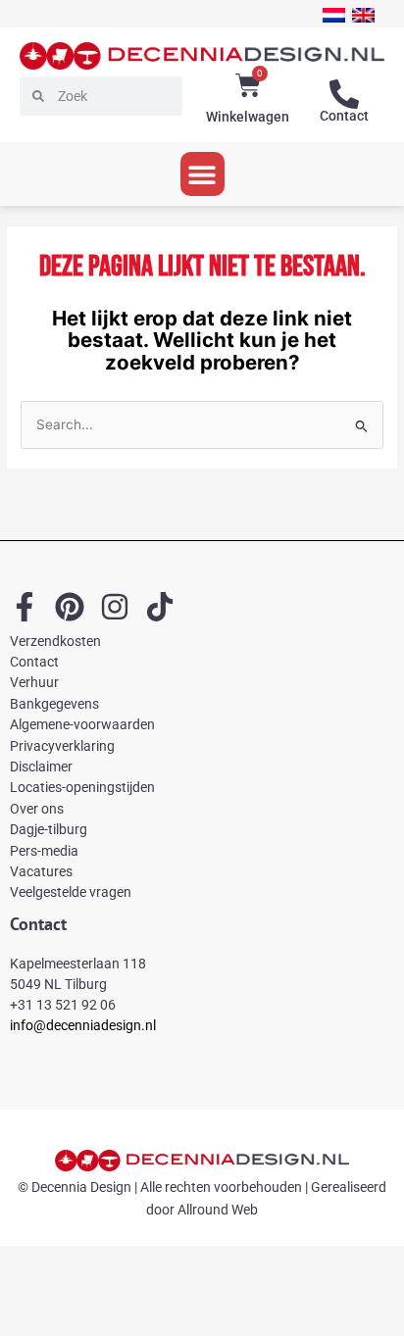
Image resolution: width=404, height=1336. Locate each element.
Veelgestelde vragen (70, 892)
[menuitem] (334, 15)
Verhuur (34, 682)
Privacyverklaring (62, 746)
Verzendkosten (55, 641)
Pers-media (44, 851)
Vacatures (41, 871)
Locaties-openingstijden (82, 787)
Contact (344, 116)
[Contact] (344, 94)
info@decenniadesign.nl (83, 1025)
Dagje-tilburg (48, 829)
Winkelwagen (247, 116)
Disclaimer (41, 766)
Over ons (37, 808)
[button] (202, 174)
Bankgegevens (54, 704)
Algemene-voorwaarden (82, 724)
